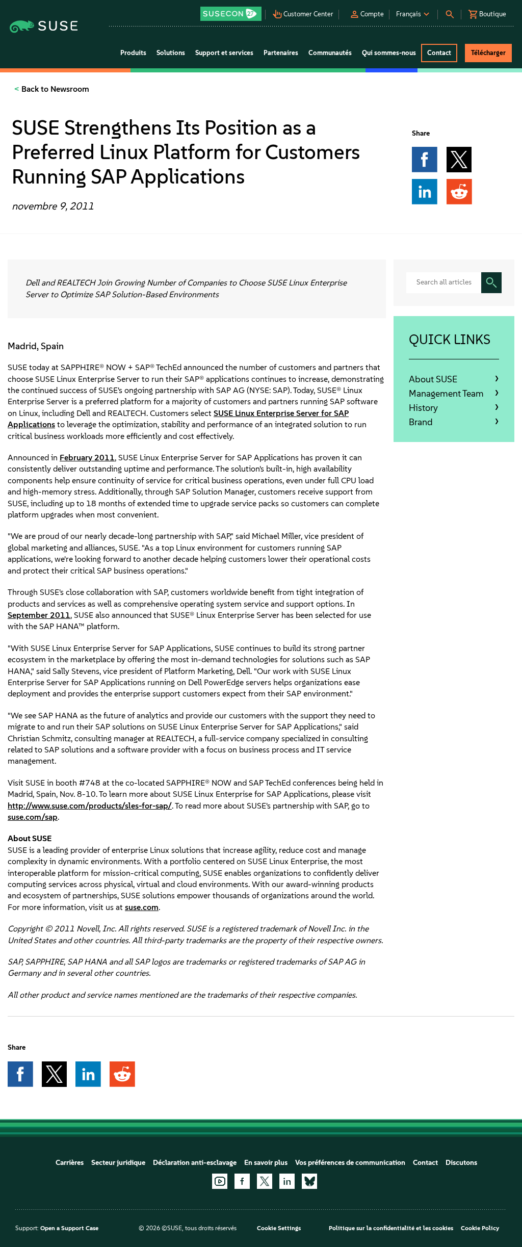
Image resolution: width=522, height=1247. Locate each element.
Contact (425, 1162)
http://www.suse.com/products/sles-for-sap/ (90, 806)
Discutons (461, 1162)
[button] (231, 10)
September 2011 (39, 615)
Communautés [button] (330, 53)
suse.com (142, 907)
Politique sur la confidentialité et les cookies (391, 1228)
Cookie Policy (480, 1228)
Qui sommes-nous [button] (389, 53)
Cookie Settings (279, 1228)
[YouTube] (219, 1181)
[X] (264, 1181)
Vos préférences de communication (350, 1162)
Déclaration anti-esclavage (195, 1162)
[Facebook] (242, 1181)
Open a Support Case (69, 1228)
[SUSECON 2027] (231, 14)
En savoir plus (266, 1162)
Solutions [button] (170, 53)
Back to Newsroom (54, 89)
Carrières (70, 1162)
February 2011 (87, 457)
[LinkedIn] (287, 1181)
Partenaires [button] (281, 53)
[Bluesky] (309, 1181)
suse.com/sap (33, 817)
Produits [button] (133, 53)
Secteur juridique (118, 1162)
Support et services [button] (224, 53)
